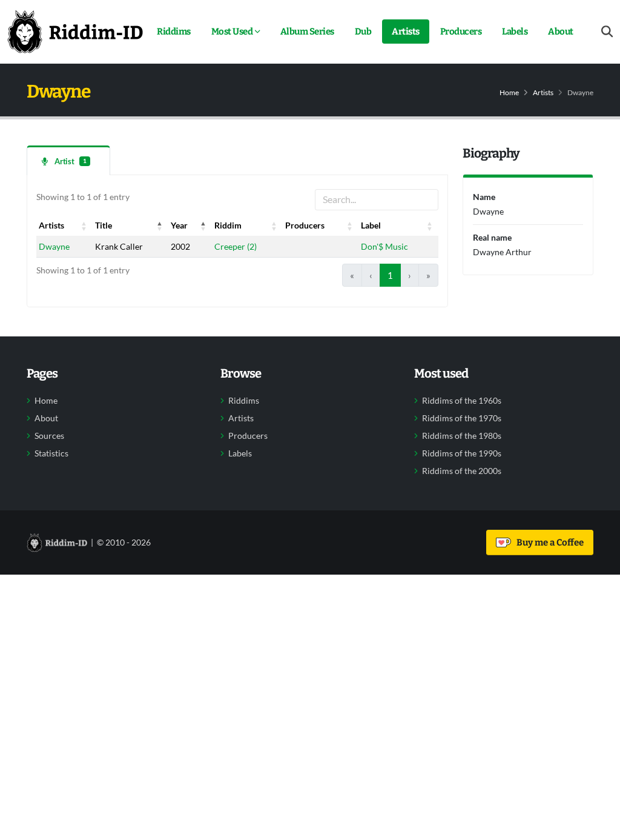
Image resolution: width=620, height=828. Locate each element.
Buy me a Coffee (548, 542)
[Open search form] (607, 32)
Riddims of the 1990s (461, 453)
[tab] (68, 160)
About (560, 31)
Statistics (51, 453)
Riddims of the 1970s (461, 418)
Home (509, 92)
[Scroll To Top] (599, 814)
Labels (514, 31)
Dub (363, 31)
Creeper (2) (235, 246)
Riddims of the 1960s (461, 401)
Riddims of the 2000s (461, 471)
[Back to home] (75, 31)
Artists (406, 31)
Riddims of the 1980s (461, 436)
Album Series (307, 31)
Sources (49, 436)
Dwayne (54, 246)
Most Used (232, 31)
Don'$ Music (384, 246)
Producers (461, 31)
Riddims (174, 31)
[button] (84, 225)
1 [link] (390, 275)
